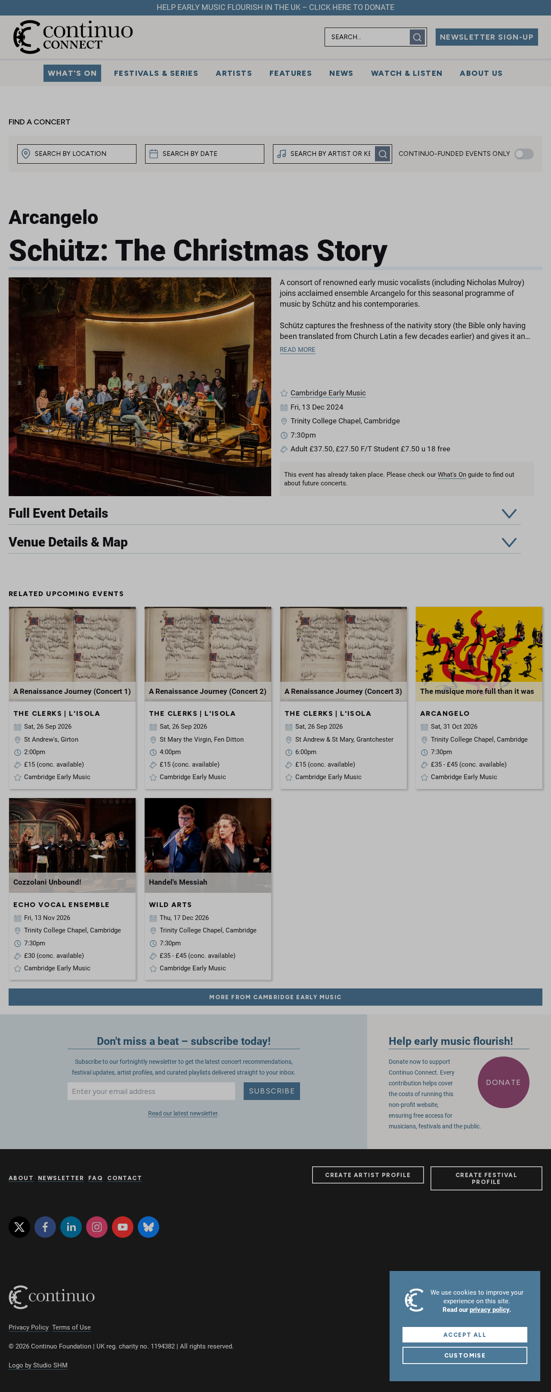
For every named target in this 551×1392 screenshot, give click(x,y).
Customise (465, 1355)
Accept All (464, 1334)
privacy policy (489, 1310)
